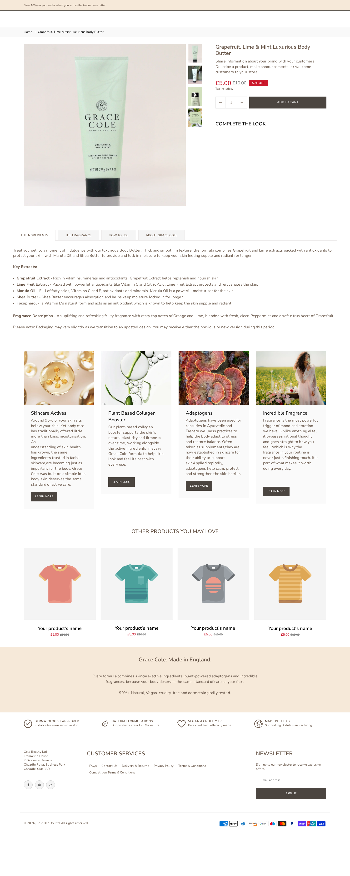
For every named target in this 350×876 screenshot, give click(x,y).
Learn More (44, 496)
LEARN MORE (199, 486)
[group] (105, 125)
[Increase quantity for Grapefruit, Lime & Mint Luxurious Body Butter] (242, 102)
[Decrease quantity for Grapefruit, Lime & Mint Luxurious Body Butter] (220, 102)
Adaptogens (199, 413)
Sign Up (291, 793)
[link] (60, 724)
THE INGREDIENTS (34, 235)
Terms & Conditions (192, 766)
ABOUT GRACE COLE (161, 235)
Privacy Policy (164, 766)
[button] (174, 125)
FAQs (93, 766)
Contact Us (109, 766)
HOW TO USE (119, 235)
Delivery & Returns (135, 766)
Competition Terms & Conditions (112, 773)
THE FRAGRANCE (78, 235)
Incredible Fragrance (285, 413)
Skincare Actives (48, 413)
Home (28, 32)
